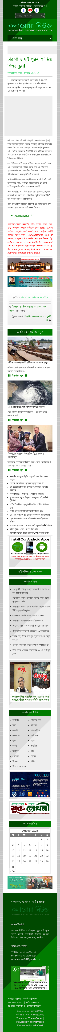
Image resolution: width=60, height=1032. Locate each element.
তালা (14, 725)
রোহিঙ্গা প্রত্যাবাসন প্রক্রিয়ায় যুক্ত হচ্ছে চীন (27, 483)
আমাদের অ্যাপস (39, 6)
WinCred (38, 1025)
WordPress (36, 1021)
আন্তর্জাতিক (25, 297)
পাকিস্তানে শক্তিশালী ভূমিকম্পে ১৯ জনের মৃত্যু (30, 631)
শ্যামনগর (16, 735)
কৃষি (32, 751)
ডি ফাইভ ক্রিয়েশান (15, 1006)
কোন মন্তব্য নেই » (40, 297)
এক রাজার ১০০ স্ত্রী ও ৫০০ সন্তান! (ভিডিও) (27, 493)
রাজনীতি (34, 745)
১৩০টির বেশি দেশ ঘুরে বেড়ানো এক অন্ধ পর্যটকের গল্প (30, 514)
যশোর (33, 740)
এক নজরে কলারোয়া (16, 1002)
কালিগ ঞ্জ (34, 735)
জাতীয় (14, 745)
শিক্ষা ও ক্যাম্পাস (19, 766)
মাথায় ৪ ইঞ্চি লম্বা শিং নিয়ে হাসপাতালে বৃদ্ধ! (26, 511)
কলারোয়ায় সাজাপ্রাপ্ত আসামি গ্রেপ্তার (27, 620)
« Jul (12, 871)
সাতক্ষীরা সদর (36, 720)
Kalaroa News (22, 215)
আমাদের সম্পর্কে (18, 6)
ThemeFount (35, 1018)
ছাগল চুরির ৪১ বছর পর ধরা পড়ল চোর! (24, 529)
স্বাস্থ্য (33, 756)
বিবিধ (33, 761)
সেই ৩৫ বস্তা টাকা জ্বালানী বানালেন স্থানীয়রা (30, 625)
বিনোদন (15, 761)
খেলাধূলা (15, 756)
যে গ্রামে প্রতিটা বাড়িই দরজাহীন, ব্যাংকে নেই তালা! (29, 532)
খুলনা (14, 740)
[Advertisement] (34, 50)
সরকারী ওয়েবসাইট (30, 998)
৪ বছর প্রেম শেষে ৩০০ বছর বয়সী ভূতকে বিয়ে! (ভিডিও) (31, 525)
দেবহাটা (15, 730)
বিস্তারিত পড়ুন (17, 375)
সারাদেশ (15, 751)
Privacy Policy (33, 1006)
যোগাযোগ (29, 6)
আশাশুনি (34, 725)
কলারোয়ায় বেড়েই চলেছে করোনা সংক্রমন (28, 615)
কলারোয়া (15, 720)
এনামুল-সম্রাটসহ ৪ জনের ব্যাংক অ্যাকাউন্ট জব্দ (30, 644)
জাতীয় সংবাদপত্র (32, 1002)
